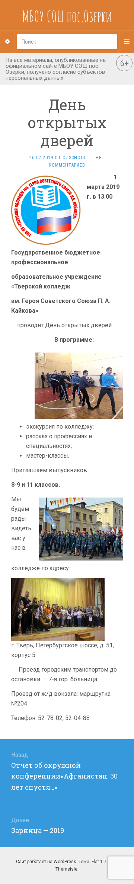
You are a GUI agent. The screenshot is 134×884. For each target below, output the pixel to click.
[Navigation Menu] (126, 42)
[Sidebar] (7, 42)
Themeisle (66, 869)
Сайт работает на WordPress (46, 861)
